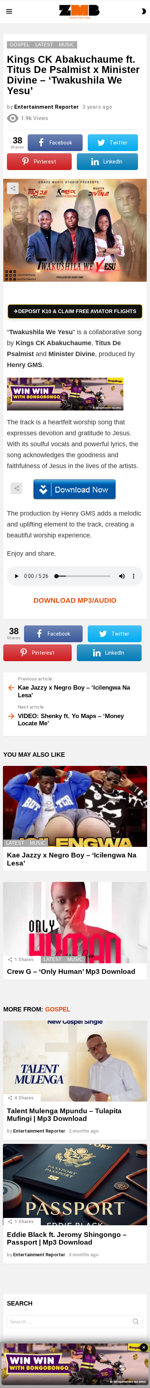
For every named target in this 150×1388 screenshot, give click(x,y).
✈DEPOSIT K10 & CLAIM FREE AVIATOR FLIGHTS (75, 311)
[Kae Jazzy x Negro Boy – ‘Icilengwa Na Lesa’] (75, 806)
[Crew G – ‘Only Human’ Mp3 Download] (75, 922)
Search (136, 1323)
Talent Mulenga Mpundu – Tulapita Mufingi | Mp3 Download (64, 1114)
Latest (15, 843)
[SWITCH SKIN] (144, 11)
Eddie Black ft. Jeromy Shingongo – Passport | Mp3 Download (67, 1238)
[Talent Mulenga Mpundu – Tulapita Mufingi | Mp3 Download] (75, 1061)
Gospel (57, 1009)
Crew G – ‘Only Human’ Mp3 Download (71, 971)
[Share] (75, 490)
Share (13, 188)
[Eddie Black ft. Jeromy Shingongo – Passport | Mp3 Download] (75, 1184)
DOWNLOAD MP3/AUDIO (75, 600)
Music (37, 843)
